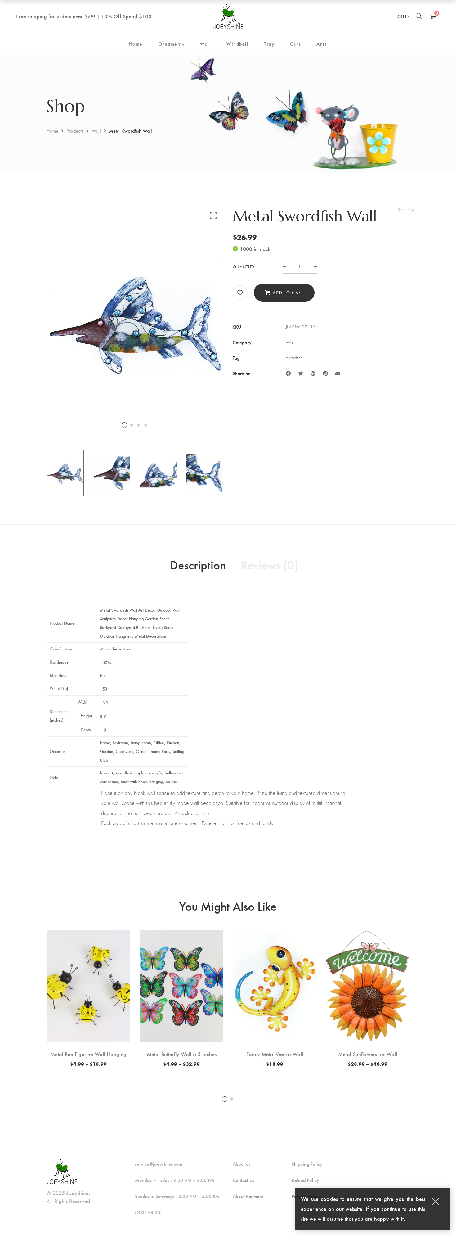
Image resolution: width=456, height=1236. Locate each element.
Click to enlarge (213, 215)
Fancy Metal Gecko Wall (274, 1054)
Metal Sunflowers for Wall (367, 1054)
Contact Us (243, 1180)
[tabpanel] (88, 998)
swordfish (294, 358)
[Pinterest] (325, 373)
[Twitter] (300, 373)
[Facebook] (288, 373)
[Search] (419, 16)
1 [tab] (224, 1099)
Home (52, 130)
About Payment (248, 1196)
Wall (96, 130)
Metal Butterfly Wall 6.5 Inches (182, 1054)
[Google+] (313, 373)
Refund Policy (305, 1180)
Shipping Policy (307, 1164)
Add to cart (288, 292)
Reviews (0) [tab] (269, 564)
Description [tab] (198, 564)
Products (74, 130)
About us (241, 1164)
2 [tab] (231, 1099)
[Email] (337, 373)
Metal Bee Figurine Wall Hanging (88, 1054)
